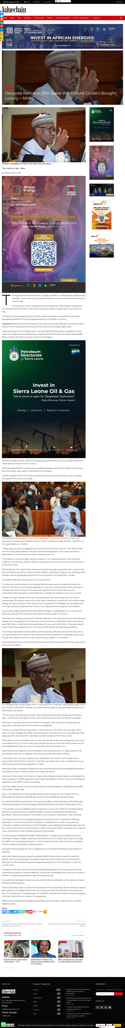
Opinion (49, 18)
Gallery (38, 2)
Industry (9, 87)
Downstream (37, 997)
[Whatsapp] (23, 911)
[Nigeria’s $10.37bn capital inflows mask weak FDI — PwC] (16, 949)
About (28, 2)
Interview (27, 18)
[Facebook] (4, 911)
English (59, 1)
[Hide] (1, 43)
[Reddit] (1, 19)
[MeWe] (1, 29)
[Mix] (1, 33)
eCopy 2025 (47, 2)
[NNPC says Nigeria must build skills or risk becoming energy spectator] (70, 949)
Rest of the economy (81, 18)
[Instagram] (26, 911)
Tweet (40, 911)
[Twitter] (7, 911)
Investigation (39, 18)
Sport (35, 1013)
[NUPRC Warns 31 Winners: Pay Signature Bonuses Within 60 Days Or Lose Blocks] (43, 949)
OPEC (19, 18)
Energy (35, 1005)
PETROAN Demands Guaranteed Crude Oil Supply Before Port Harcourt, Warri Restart (78, 1000)
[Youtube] (30, 911)
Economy (36, 1009)
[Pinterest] (1, 26)
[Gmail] (34, 911)
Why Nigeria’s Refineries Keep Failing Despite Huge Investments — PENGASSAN (78, 991)
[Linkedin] (11, 911)
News (12, 18)
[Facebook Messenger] (15, 911)
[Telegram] (19, 911)
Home (5, 18)
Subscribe (118, 994)
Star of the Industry (63, 18)
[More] (45, 911)
